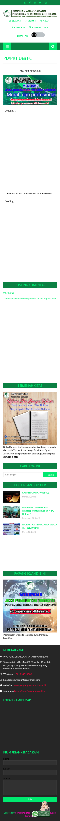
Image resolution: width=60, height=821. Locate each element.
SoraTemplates (22, 812)
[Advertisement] (30, 553)
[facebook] (29, 2)
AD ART (47, 21)
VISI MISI (32, 21)
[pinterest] (35, 2)
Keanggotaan (40, 27)
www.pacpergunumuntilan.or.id (30, 685)
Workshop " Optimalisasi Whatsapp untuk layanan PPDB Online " (38, 510)
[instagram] (45, 2)
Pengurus (19, 27)
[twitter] (40, 2)
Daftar (23, 36)
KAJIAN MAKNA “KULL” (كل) (36, 492)
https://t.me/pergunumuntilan (30, 690)
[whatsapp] (25, 2)
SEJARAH (16, 21)
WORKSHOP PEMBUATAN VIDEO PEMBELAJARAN (39, 526)
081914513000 (24, 674)
